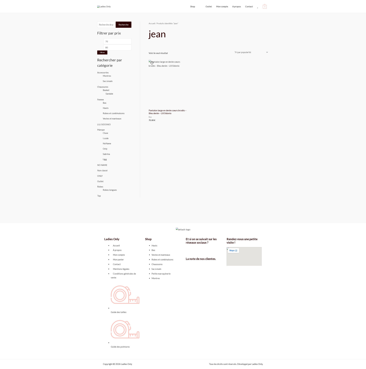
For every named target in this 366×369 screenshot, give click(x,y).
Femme (100, 99)
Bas (104, 103)
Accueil (152, 23)
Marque (101, 129)
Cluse (105, 133)
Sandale (109, 93)
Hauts (106, 108)
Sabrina (106, 154)
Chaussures (102, 86)
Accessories (103, 72)
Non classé (102, 170)
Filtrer (102, 52)
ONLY (100, 176)
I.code (106, 138)
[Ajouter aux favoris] (152, 63)
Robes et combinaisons (114, 113)
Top (99, 195)
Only (105, 148)
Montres (107, 75)
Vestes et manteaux (112, 118)
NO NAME (102, 165)
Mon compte (222, 6)
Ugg (105, 159)
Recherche (124, 24)
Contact (249, 6)
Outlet (100, 181)
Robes (100, 186)
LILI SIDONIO (104, 124)
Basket (106, 90)
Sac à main (108, 81)
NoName (107, 143)
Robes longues (110, 190)
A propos (236, 6)
